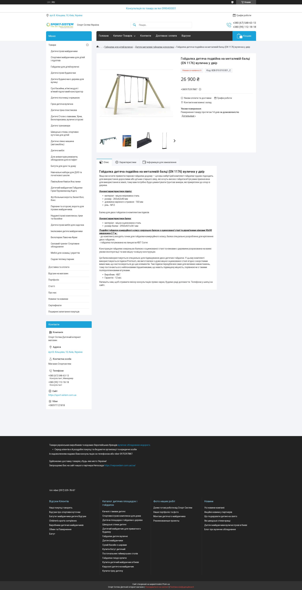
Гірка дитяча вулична (62, 104)
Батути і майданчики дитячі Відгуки (67, 516)
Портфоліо (53, 280)
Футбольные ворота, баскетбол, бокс (67, 199)
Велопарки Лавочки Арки (64, 237)
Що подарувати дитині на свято (220, 516)
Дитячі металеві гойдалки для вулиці (154, 47)
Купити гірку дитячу (112, 571)
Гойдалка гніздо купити (114, 558)
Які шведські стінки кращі (217, 520)
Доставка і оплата (166, 35)
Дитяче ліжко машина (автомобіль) (62, 143)
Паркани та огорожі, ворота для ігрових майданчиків (67, 208)
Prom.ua (166, 584)
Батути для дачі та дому (63, 166)
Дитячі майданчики (112, 540)
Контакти (145, 35)
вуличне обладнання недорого (134, 445)
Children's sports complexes (63, 520)
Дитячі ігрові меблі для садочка (67, 225)
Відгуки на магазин (58, 273)
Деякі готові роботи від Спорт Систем (172, 507)
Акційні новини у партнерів (218, 512)
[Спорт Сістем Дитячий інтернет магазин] (60, 25)
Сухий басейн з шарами (114, 545)
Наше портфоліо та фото (166, 512)
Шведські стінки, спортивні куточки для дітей (64, 133)
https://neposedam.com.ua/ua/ (120, 465)
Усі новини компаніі (214, 507)
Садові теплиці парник (62, 259)
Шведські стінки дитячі (114, 524)
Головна (104, 35)
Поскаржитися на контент (156, 587)
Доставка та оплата (58, 267)
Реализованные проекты (166, 520)
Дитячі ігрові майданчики (64, 51)
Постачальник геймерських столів (120, 553)
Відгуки (186, 35)
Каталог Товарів (122, 35)
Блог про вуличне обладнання (220, 529)
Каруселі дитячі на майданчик (118, 566)
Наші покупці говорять (61, 507)
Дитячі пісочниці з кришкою (65, 97)
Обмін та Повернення (60, 529)
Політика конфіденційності (182, 587)
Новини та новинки (58, 299)
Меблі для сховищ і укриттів (65, 253)
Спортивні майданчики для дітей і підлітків (68, 59)
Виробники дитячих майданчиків (66, 525)
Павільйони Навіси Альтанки (66, 181)
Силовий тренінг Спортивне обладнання (65, 245)
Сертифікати (55, 305)
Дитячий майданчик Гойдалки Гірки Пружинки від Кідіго (66, 189)
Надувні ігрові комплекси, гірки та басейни (67, 217)
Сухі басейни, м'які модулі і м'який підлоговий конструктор (67, 90)
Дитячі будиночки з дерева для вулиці (67, 81)
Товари (52, 45)
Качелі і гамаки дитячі (113, 511)
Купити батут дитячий (113, 549)
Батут (52, 534)
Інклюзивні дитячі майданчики (67, 231)
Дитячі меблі (57, 150)
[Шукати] (134, 25)
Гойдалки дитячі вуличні (115, 536)
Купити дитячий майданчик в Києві (120, 562)
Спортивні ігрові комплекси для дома (121, 516)
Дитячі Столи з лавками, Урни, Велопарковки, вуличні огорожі (67, 118)
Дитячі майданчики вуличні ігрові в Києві (225, 525)
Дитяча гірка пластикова (64, 110)
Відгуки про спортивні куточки (64, 512)
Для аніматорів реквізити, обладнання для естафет (64, 158)
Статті (51, 286)
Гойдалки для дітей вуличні (118, 47)
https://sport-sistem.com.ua (62, 395)
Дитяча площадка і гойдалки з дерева (122, 520)
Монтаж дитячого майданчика (169, 516)
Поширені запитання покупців (63, 311)
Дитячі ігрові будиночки (63, 73)
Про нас (52, 292)
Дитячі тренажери (60, 125)
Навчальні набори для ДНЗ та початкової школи (66, 174)
